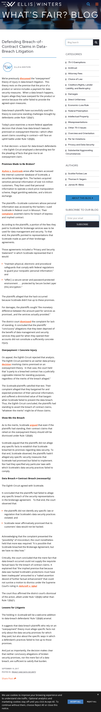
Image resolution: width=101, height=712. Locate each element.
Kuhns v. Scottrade (12, 171)
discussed (25, 78)
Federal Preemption (78, 110)
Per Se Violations (76, 139)
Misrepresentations (77, 122)
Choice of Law (75, 79)
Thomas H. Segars (77, 179)
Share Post (7, 678)
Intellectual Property (78, 116)
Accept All (75, 701)
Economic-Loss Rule (78, 105)
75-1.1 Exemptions (76, 62)
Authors (72, 165)
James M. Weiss (76, 184)
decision (6, 364)
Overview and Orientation (81, 133)
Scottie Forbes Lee (77, 173)
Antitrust (72, 67)
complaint (7, 213)
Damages (73, 94)
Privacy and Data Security (24, 672)
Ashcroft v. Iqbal (28, 586)
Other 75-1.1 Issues (77, 127)
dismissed (25, 321)
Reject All (91, 701)
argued (34, 425)
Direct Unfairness (76, 99)
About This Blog (81, 198)
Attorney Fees (75, 73)
